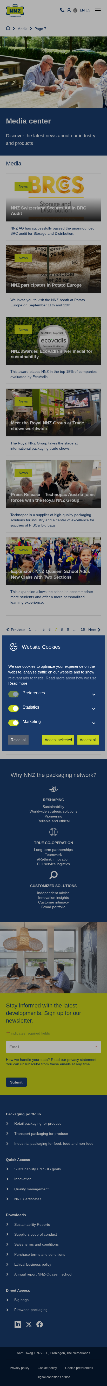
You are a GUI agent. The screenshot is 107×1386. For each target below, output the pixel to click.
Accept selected (58, 740)
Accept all (88, 740)
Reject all (18, 740)
